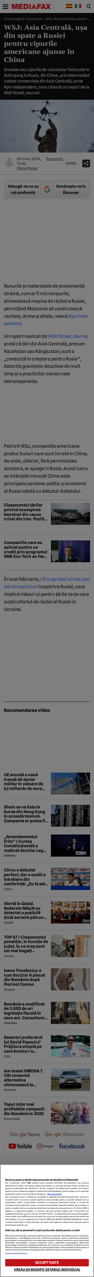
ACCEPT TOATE (47, 1263)
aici (25, 1214)
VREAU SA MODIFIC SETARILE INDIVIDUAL (47, 1270)
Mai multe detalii (54, 1194)
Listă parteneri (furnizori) (16, 1253)
